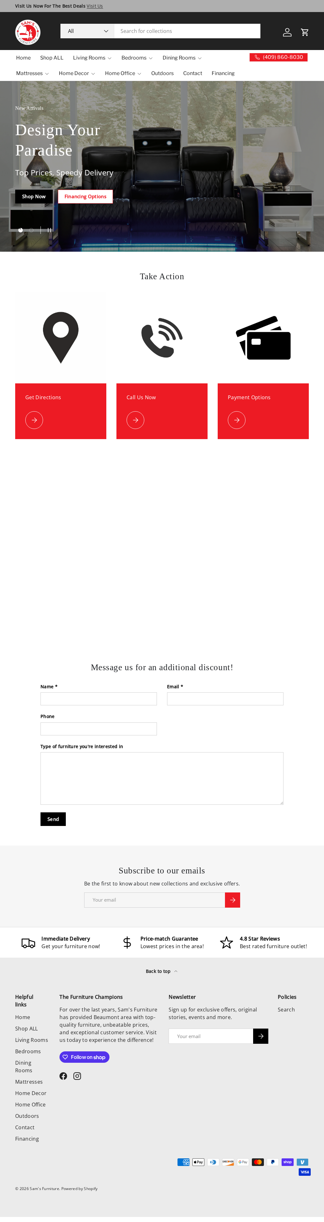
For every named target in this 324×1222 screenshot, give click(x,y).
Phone (47, 716)
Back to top (159, 971)
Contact (192, 73)
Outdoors (162, 73)
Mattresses (29, 1081)
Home (23, 58)
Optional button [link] (41, 211)
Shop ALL (52, 58)
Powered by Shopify (79, 1188)
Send (53, 819)
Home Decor (31, 1093)
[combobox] (160, 31)
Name (46, 686)
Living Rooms (31, 1039)
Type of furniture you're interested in (81, 746)
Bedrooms (28, 1051)
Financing (223, 73)
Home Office (30, 1104)
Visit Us (95, 6)
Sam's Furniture (44, 1188)
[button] (305, 32)
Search (286, 1009)
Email (173, 686)
